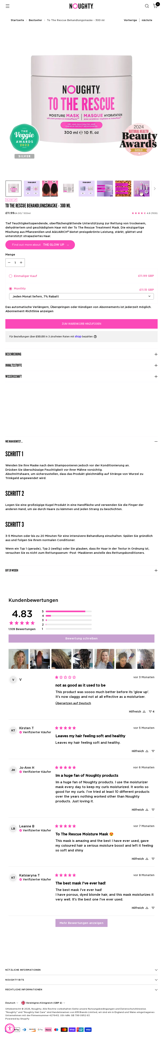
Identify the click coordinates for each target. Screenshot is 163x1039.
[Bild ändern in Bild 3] (50, 189)
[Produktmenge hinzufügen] (21, 263)
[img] (35, 732)
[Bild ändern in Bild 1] (13, 189)
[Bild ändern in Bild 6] (105, 189)
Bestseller (35, 20)
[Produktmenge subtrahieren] (9, 263)
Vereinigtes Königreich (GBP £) (44, 1002)
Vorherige (130, 20)
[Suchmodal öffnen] (147, 6)
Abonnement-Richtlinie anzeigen (29, 311)
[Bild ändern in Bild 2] (32, 189)
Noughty (36, 1008)
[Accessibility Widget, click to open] (10, 1028)
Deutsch (10, 1002)
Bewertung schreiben (81, 638)
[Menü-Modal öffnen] (7, 6)
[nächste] (155, 189)
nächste (147, 20)
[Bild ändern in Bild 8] (141, 189)
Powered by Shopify (17, 1018)
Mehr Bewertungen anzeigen (81, 923)
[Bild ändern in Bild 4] (68, 189)
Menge (10, 254)
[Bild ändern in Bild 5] (87, 189)
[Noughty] (81, 6)
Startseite (17, 20)
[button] (67, 611)
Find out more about (40, 245)
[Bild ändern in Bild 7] (123, 189)
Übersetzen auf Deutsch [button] (73, 703)
